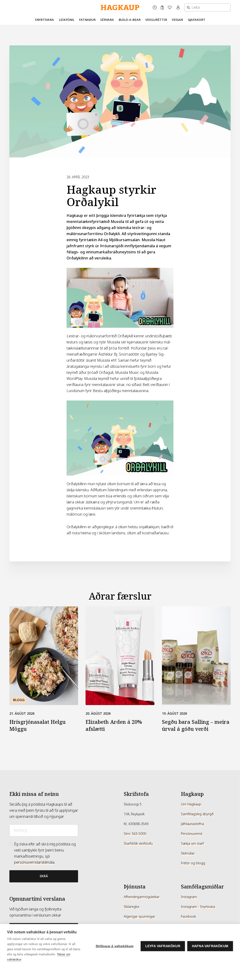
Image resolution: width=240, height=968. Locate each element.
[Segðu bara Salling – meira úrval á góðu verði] (196, 655)
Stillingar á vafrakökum (115, 946)
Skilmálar (188, 853)
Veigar (177, 20)
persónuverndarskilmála (34, 862)
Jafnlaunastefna (192, 824)
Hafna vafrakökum (210, 946)
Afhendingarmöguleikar (141, 897)
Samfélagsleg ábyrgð (197, 814)
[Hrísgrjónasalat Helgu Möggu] (43, 655)
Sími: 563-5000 (135, 833)
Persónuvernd (191, 833)
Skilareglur (131, 906)
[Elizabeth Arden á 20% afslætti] (120, 655)
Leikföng (66, 20)
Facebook (188, 916)
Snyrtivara (44, 20)
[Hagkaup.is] (120, 7)
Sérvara (107, 20)
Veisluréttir (156, 20)
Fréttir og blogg (193, 863)
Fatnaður (87, 20)
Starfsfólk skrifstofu (138, 843)
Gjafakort (196, 20)
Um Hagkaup (191, 804)
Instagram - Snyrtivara (198, 906)
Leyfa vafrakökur (162, 946)
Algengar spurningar (139, 916)
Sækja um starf (192, 843)
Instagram (189, 897)
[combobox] (207, 7)
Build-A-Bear (130, 20)
